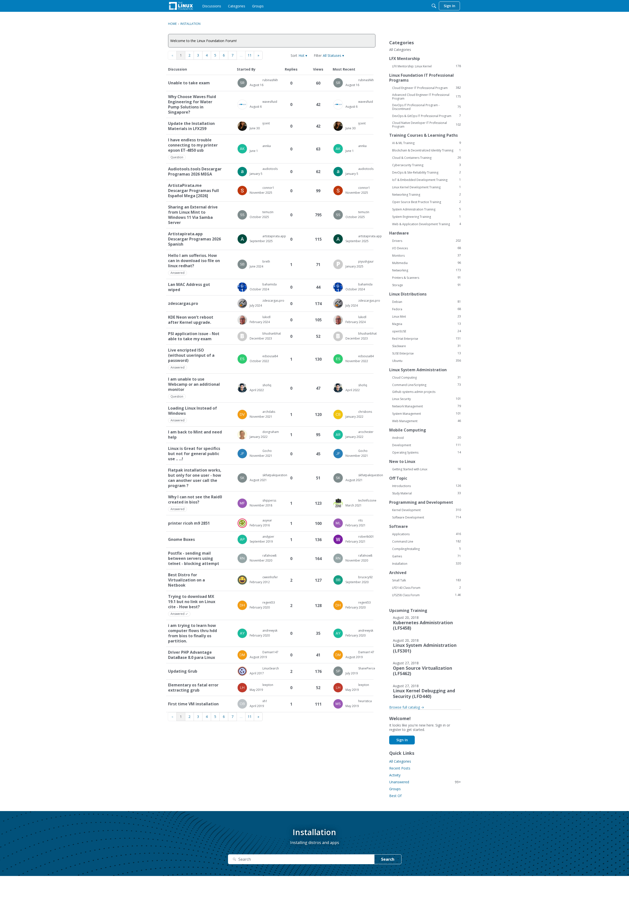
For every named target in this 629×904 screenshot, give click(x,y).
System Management (426, 413)
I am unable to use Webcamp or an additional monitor (194, 384)
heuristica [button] (365, 701)
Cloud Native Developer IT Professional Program (426, 124)
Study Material (426, 493)
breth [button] (266, 261)
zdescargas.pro (183, 303)
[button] (303, 55)
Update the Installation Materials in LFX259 (191, 126)
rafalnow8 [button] (269, 555)
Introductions (426, 486)
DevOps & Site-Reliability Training (426, 172)
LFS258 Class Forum (426, 595)
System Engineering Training (426, 216)
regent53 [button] (268, 602)
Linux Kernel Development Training (426, 187)
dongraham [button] (270, 432)
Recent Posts (399, 768)
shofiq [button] (266, 385)
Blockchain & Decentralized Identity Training (426, 150)
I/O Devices (426, 248)
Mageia (426, 324)
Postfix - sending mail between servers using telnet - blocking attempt (193, 558)
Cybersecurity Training (426, 165)
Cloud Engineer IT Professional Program (426, 88)
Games (426, 556)
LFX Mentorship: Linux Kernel (426, 66)
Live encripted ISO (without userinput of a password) (191, 355)
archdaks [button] (268, 412)
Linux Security (426, 399)
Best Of (395, 795)
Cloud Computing (426, 377)
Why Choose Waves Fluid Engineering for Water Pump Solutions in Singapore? (192, 104)
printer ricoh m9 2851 (189, 523)
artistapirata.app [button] (274, 236)
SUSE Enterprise (426, 353)
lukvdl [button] (266, 317)
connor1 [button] (268, 188)
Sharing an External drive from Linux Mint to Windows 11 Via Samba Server (193, 215)
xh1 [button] (264, 701)
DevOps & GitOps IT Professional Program (426, 116)
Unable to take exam (189, 83)
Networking (426, 270)
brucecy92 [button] (365, 577)
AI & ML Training (426, 143)
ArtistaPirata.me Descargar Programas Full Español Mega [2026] (193, 190)
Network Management (426, 406)
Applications (426, 534)
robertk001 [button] (366, 536)
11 (250, 55)
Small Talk (426, 580)
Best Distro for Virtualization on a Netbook (186, 580)
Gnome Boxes (181, 539)
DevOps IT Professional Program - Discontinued (426, 107)
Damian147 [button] (270, 652)
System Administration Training (426, 209)
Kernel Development (426, 510)
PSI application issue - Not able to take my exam (193, 336)
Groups (395, 788)
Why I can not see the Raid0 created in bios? (195, 499)
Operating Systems (426, 452)
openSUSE (426, 331)
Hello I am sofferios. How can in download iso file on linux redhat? (194, 260)
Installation (426, 563)
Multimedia (426, 263)
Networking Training (426, 194)
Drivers (426, 240)
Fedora (426, 309)
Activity (394, 775)
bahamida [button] (269, 284)
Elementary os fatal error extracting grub (193, 687)
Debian (426, 301)
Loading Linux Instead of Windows (192, 411)
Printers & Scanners (426, 277)
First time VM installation (193, 704)
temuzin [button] (267, 212)
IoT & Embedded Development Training (426, 180)
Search (387, 859)
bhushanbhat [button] (271, 333)
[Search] (433, 5)
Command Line (426, 541)
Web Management (426, 421)
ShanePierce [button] (366, 668)
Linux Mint (426, 316)
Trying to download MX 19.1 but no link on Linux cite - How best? (191, 601)
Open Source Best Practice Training (426, 202)
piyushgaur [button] (366, 261)
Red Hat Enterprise (426, 338)
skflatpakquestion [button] (274, 475)
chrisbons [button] (365, 412)
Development (426, 445)
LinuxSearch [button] (270, 668)
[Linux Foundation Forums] (181, 6)
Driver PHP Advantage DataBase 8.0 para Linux (191, 655)
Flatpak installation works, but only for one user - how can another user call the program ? (194, 478)
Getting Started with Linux (426, 469)
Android (426, 437)
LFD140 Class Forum (426, 587)
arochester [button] (365, 432)
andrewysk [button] (269, 630)
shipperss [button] (269, 500)
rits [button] (360, 520)
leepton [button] (267, 685)
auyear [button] (267, 520)
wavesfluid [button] (269, 102)
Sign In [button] (402, 740)
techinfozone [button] (367, 500)
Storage (426, 285)
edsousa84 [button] (270, 356)
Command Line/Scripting (426, 385)
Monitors (426, 255)
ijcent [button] (266, 123)
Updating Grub (182, 671)
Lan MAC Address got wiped (189, 287)
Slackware (426, 346)
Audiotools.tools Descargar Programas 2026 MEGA (195, 171)
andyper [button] (268, 536)
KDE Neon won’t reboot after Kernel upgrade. (190, 320)
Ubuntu (426, 360)
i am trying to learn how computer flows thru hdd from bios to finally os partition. (192, 633)
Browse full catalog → (406, 707)
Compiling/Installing (426, 549)
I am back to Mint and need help (195, 435)
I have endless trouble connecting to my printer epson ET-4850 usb (193, 145)
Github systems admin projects (413, 392)
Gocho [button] (267, 451)
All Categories (400, 49)
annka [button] (266, 146)
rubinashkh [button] (270, 80)
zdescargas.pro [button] (273, 300)
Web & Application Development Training (426, 224)
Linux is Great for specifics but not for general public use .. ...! (194, 453)
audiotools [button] (270, 169)
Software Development (426, 517)
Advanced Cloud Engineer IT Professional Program (426, 96)
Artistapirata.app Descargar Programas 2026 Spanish (194, 239)
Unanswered (425, 782)
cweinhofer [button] (270, 577)
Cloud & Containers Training (426, 157)
